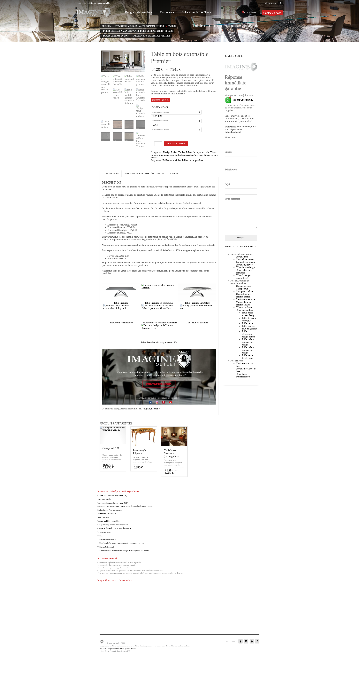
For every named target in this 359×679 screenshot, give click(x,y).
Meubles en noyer (104, 532)
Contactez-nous (272, 13)
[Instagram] (246, 641)
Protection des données (106, 514)
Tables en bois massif (105, 547)
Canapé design (243, 286)
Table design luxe (244, 310)
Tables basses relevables (106, 540)
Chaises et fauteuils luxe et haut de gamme (114, 528)
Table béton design (245, 267)
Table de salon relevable (249, 319)
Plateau (157, 116)
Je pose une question (160, 100)
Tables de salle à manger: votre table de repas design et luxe (184, 153)
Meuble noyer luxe (245, 299)
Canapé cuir (242, 288)
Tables (181, 152)
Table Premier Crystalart (197, 302)
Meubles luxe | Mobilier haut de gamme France (118, 648)
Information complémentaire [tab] (144, 173)
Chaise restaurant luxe (245, 364)
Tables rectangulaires (192, 160)
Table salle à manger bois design (248, 342)
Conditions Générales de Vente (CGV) (112, 496)
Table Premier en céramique (159, 302)
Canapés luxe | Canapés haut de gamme (112, 525)
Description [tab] (111, 173)
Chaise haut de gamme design (243, 295)
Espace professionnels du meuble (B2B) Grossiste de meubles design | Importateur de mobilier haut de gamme (124, 504)
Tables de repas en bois (197, 152)
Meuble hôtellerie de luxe (246, 370)
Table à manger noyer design (243, 276)
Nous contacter (103, 517)
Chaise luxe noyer (245, 259)
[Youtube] (252, 641)
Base (155, 124)
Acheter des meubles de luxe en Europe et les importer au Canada (123, 551)
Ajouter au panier (175, 144)
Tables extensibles (172, 160)
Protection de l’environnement (109, 510)
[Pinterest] (257, 641)
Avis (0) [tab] (174, 173)
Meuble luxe (242, 256)
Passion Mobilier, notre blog (108, 521)
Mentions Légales (104, 499)
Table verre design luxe (247, 356)
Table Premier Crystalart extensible (159, 322)
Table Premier (121, 302)
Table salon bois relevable (244, 271)
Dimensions (160, 107)
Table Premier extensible (120, 322)
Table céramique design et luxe (248, 334)
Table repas (247, 323)
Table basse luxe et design (248, 314)
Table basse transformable (243, 375)
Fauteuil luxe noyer (245, 262)
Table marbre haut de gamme (249, 327)
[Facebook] (240, 641)
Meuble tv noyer (244, 264)
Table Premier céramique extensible (159, 342)
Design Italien (170, 152)
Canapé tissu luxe (244, 291)
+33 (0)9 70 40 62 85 (242, 100)
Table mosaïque (244, 307)
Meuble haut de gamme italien (243, 303)
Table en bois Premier (197, 322)
